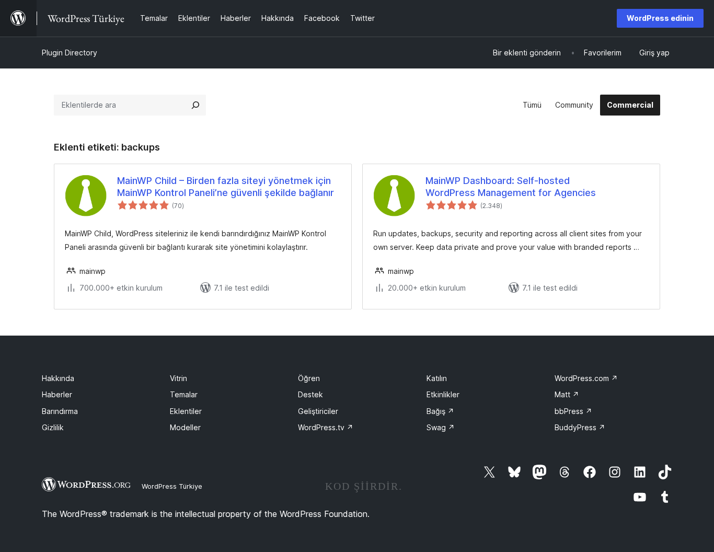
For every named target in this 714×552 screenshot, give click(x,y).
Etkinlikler (443, 394)
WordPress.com (586, 378)
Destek (310, 394)
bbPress (573, 411)
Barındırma (60, 411)
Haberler (57, 394)
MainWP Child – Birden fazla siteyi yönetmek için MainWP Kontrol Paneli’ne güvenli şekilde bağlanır (225, 186)
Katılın (437, 378)
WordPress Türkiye (172, 486)
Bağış (440, 411)
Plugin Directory (69, 52)
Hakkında (58, 378)
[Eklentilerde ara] (195, 105)
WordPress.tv (325, 427)
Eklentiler (186, 411)
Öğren (309, 378)
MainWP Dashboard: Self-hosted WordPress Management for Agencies (510, 186)
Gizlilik (53, 427)
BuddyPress (580, 427)
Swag (441, 427)
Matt (567, 394)
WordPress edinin (660, 18)
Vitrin (178, 378)
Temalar (184, 394)
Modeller (185, 427)
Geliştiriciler (318, 411)
